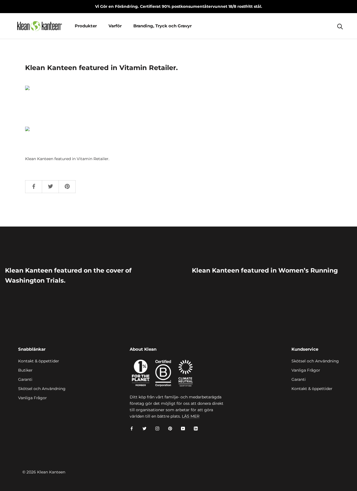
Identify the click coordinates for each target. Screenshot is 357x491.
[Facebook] (132, 428)
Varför (115, 25)
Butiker (25, 370)
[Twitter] (144, 428)
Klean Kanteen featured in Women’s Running (265, 270)
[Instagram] (157, 428)
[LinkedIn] (196, 428)
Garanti (25, 379)
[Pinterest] (170, 428)
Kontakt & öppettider (38, 361)
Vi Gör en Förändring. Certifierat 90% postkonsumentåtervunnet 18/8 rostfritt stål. (178, 6)
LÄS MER (190, 416)
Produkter (86, 25)
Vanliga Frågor (32, 397)
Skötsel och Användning (42, 388)
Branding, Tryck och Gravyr (162, 25)
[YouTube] (183, 428)
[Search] (340, 26)
